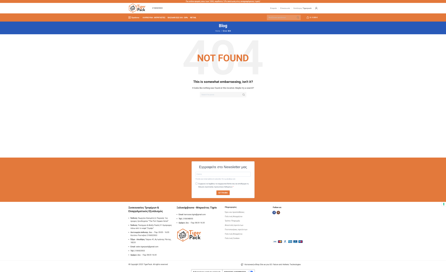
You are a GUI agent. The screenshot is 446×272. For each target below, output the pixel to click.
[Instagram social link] (278, 212)
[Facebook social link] (274, 212)
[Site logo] (137, 8)
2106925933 (157, 8)
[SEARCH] (298, 17)
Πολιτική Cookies (232, 238)
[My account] (316, 8)
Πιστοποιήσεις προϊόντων (236, 229)
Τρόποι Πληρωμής (232, 221)
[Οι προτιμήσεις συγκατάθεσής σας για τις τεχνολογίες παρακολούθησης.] (444, 204)
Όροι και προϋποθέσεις (235, 212)
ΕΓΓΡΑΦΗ (223, 193)
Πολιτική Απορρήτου (233, 216)
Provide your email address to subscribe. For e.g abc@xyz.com (215, 179)
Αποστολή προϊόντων (234, 225)
